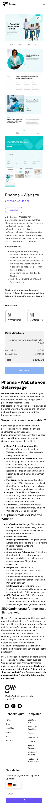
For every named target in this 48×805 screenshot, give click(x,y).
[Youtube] (20, 706)
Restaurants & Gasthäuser (33, 760)
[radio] (15, 316)
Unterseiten (11, 305)
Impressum (10, 740)
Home (8, 720)
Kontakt (9, 736)
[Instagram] (13, 706)
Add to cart (25, 370)
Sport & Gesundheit (33, 746)
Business (31, 733)
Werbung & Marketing (32, 753)
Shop (8, 724)
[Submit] (24, 800)
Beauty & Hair (32, 721)
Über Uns (10, 728)
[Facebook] (7, 706)
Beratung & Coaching (32, 727)
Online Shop (33, 741)
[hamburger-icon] (44, 4)
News (8, 732)
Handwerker (33, 737)
